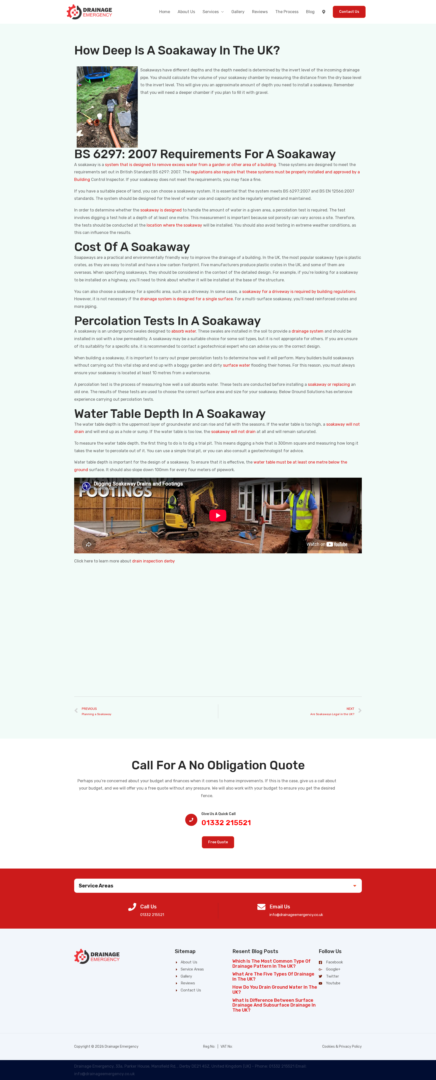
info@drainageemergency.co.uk (296, 914)
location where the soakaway (174, 225)
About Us (186, 11)
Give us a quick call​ (218, 814)
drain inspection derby (153, 561)
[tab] (218, 885)
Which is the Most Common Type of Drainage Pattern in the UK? (271, 963)
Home (164, 11)
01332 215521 (226, 823)
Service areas (96, 886)
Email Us (279, 907)
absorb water (183, 331)
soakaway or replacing (329, 384)
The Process (286, 11)
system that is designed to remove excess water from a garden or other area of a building (190, 164)
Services (211, 11)
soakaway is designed (161, 210)
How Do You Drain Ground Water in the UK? (274, 989)
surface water (236, 365)
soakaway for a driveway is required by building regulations (298, 291)
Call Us (148, 907)
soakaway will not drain (233, 431)
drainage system (307, 331)
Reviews (260, 11)
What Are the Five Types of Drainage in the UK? (273, 976)
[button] (218, 842)
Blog (310, 11)
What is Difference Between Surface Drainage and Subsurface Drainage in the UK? (274, 1005)
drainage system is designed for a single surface (186, 298)
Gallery (237, 11)
